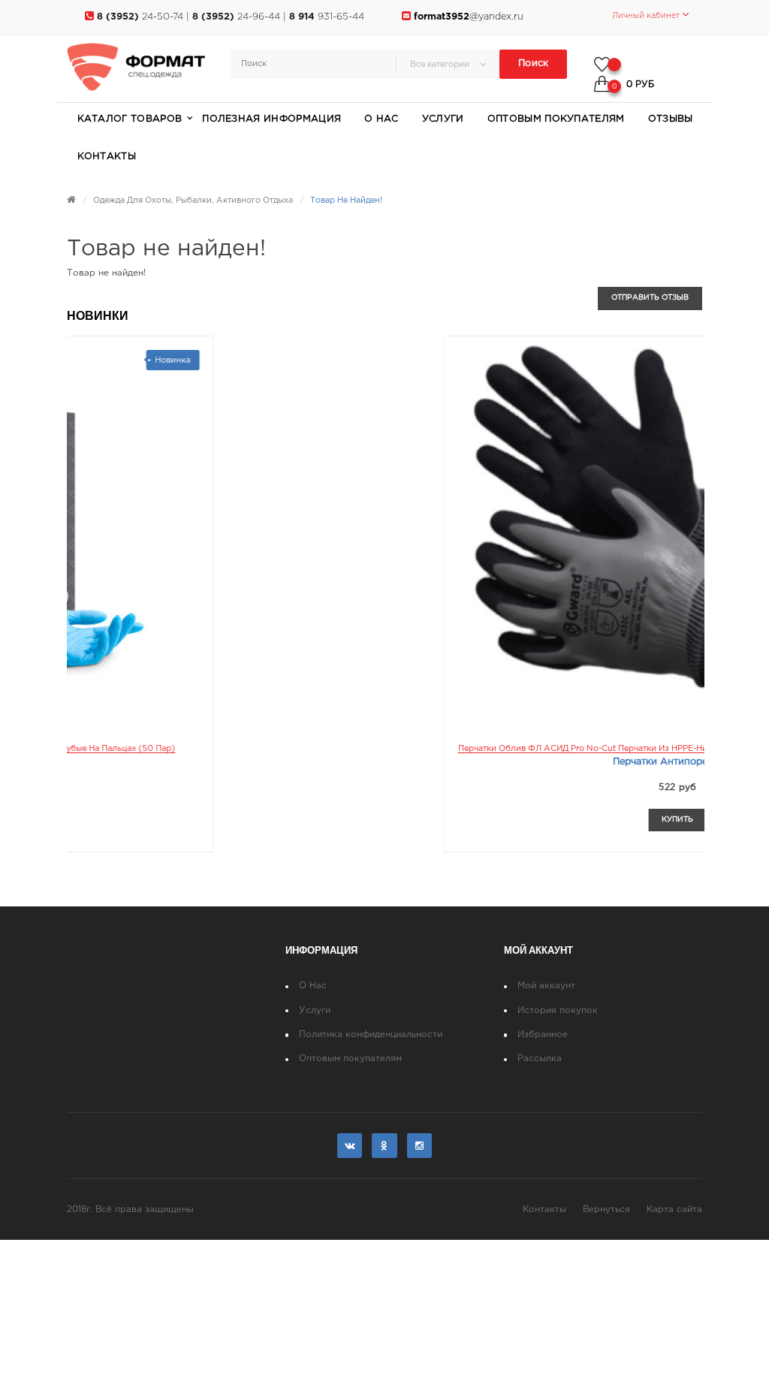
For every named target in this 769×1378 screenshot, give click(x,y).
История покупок (557, 1010)
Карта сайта (674, 1209)
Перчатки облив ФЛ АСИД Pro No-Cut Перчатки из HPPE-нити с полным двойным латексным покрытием (309, 748)
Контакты (544, 1209)
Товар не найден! (346, 200)
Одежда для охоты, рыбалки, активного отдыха (193, 200)
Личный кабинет (647, 16)
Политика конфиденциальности (370, 1034)
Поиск (533, 63)
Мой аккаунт (546, 985)
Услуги (314, 1010)
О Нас (313, 985)
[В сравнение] (288, 819)
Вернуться (606, 1209)
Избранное (542, 1034)
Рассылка (539, 1058)
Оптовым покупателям (350, 1058)
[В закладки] (329, 819)
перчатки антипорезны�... (308, 762)
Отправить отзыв (650, 297)
